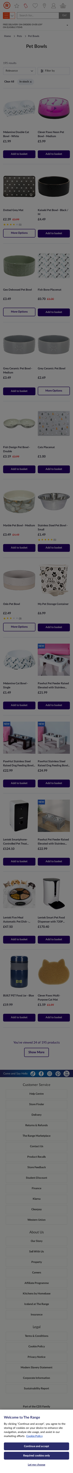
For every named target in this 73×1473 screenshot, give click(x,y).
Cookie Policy (34, 1436)
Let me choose (36, 1464)
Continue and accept (36, 1446)
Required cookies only (36, 1455)
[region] (36, 1441)
